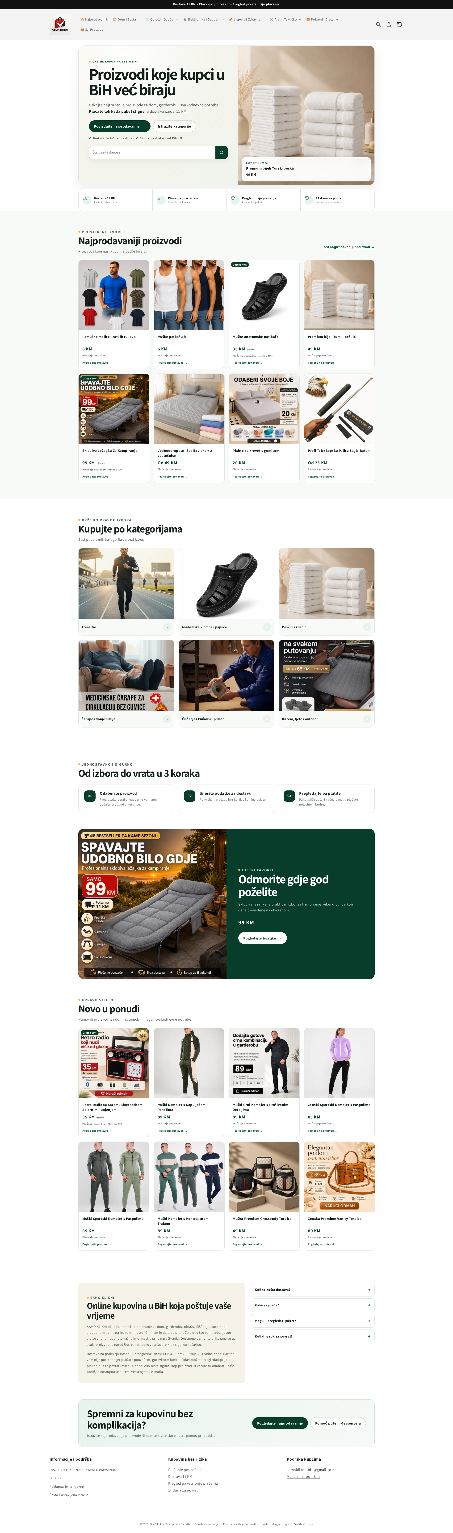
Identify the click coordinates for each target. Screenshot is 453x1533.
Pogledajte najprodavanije (120, 126)
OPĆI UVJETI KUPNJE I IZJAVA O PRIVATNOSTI (84, 1470)
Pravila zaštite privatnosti (239, 1524)
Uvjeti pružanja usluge (275, 1524)
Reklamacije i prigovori (67, 1486)
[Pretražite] (221, 152)
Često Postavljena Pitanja (69, 1495)
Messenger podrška (303, 1476)
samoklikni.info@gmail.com (311, 1469)
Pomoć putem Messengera (338, 1423)
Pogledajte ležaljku (262, 938)
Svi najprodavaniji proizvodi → (349, 246)
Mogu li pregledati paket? (275, 1320)
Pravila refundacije (206, 1524)
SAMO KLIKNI (157, 1524)
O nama (55, 1478)
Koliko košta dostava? (273, 1289)
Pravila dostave (303, 1524)
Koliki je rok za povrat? (274, 1336)
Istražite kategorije (174, 126)
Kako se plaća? (267, 1305)
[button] (126, 19)
